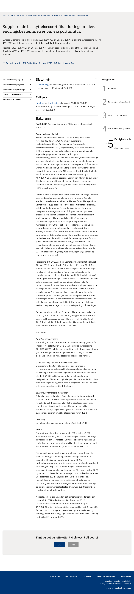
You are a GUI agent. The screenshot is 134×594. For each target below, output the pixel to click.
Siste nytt (43, 79)
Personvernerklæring (106, 576)
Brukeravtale (126, 576)
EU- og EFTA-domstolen (13, 94)
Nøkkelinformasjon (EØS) (13, 84)
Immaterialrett (13, 63)
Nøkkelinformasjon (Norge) (14, 89)
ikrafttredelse (54, 103)
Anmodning (43, 84)
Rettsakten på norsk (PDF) (39, 63)
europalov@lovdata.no (121, 588)
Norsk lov (40, 103)
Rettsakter (14, 15)
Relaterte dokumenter (12, 99)
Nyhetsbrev (55, 576)
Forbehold (87, 576)
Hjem (5, 15)
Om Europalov (71, 576)
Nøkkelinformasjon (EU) (13, 80)
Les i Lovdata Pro (66, 63)
